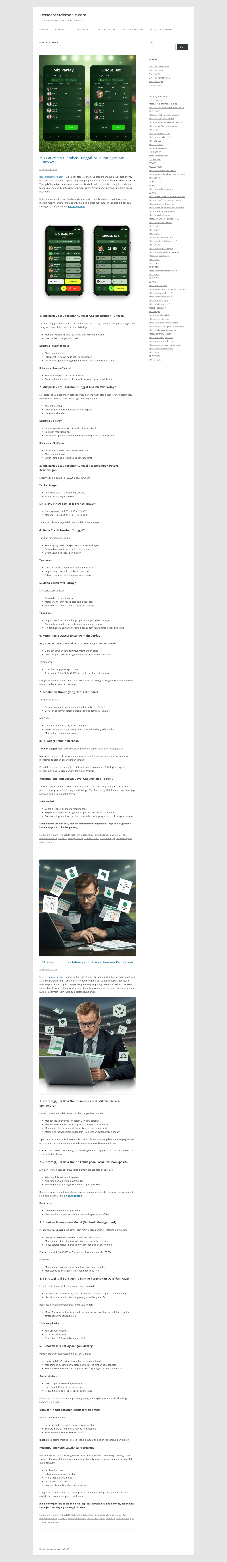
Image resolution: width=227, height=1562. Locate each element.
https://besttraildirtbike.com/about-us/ (167, 196)
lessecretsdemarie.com (51, 176)
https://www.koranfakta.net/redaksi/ (166, 122)
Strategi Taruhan (75, 838)
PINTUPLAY (154, 111)
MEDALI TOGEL (156, 144)
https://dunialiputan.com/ (161, 189)
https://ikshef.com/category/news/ (165, 200)
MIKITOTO (154, 263)
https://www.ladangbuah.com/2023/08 (167, 174)
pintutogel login (76, 206)
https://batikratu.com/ (159, 304)
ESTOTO (152, 163)
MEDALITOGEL (155, 166)
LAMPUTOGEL (155, 152)
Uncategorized (155, 85)
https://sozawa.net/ (158, 148)
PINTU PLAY (154, 244)
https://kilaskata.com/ (159, 319)
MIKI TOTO (154, 278)
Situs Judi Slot (84, 29)
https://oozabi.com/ (158, 285)
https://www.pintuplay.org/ (161, 248)
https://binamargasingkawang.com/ (165, 345)
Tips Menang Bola (124, 838)
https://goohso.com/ (158, 96)
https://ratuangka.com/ (160, 137)
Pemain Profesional (77, 1518)
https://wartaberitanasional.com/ (164, 114)
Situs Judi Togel (62, 29)
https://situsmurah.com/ (160, 293)
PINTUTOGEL (155, 140)
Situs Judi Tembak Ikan (132, 29)
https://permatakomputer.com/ (163, 270)
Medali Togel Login (157, 307)
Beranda (43, 29)
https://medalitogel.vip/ (160, 315)
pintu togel (154, 352)
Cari (151, 42)
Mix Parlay (62, 838)
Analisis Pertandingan (96, 834)
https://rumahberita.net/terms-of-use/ (166, 107)
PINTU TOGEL (155, 356)
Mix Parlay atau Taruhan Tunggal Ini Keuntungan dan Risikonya (81, 159)
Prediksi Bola (93, 1518)
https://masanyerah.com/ (161, 348)
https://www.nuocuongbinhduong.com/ (167, 289)
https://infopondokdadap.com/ (163, 322)
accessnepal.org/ (156, 100)
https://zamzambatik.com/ (161, 341)
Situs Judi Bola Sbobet (161, 29)
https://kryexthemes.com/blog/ (163, 103)
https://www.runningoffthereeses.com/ (167, 326)
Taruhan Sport (122, 1518)
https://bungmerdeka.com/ (161, 204)
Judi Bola (122, 834)
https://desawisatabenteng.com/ (164, 252)
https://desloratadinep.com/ (162, 211)
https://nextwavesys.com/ (161, 296)
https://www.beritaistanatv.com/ (164, 218)
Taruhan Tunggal (107, 838)
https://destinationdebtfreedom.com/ (166, 207)
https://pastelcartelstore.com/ (163, 241)
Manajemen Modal (48, 838)
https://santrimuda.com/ (160, 333)
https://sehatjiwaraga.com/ (161, 118)
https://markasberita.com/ (161, 237)
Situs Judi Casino (106, 29)
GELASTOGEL (155, 159)
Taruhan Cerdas (91, 838)
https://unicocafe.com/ (159, 255)
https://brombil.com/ (158, 155)
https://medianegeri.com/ (161, 337)
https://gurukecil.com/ (159, 133)
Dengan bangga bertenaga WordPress (55, 1549)
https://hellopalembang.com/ (162, 330)
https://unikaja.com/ (158, 300)
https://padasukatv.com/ (160, 222)
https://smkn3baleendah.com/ (163, 126)
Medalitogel (154, 311)
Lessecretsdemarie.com (62, 15)
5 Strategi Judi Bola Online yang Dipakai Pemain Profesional (86, 962)
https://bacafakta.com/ (159, 215)
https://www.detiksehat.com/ (162, 170)
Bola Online (112, 834)
